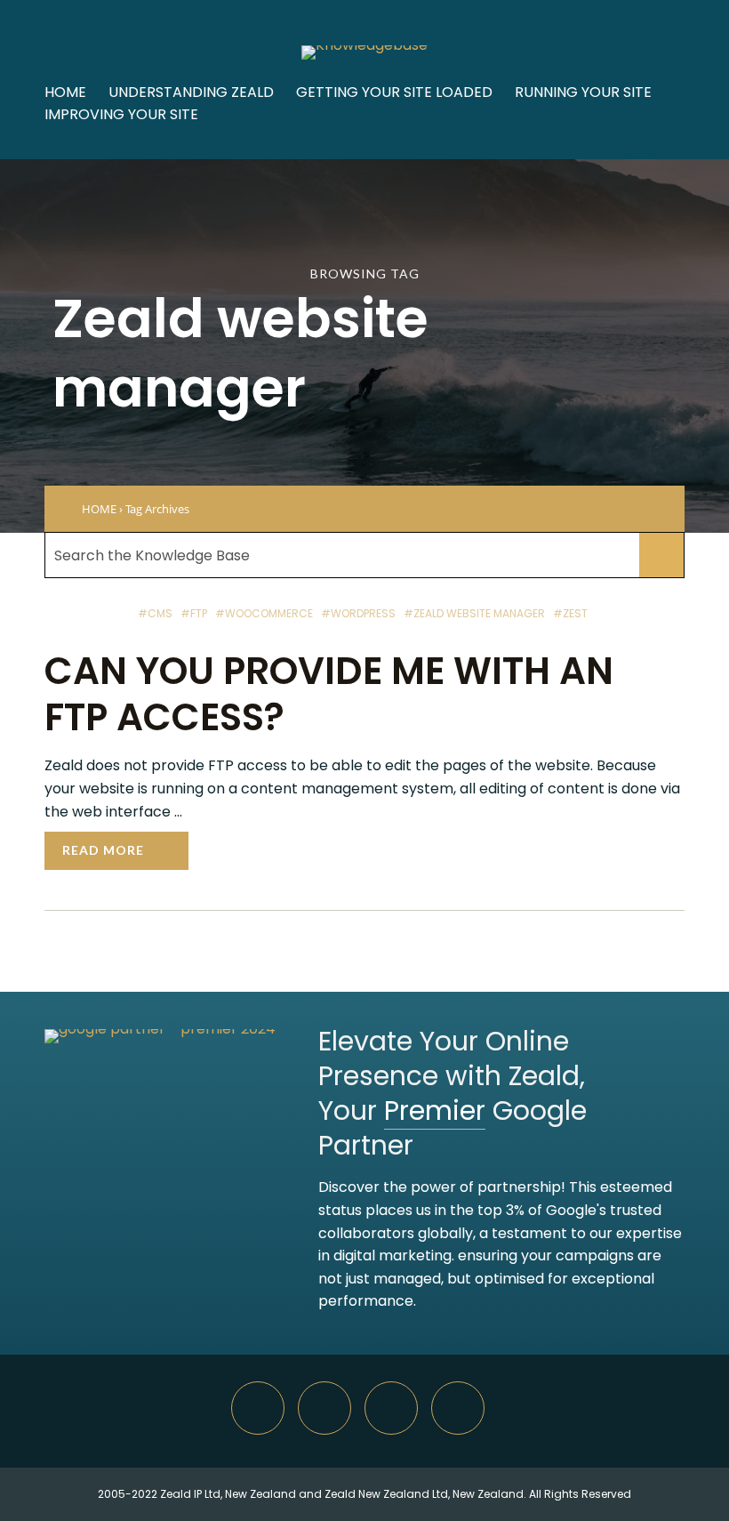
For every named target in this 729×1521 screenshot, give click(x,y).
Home (65, 92)
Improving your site (121, 114)
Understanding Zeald (191, 92)
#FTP (193, 613)
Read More (103, 849)
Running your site (583, 92)
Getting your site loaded (394, 92)
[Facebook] (458, 1408)
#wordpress (358, 613)
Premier (434, 1110)
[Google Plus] (324, 1408)
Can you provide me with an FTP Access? (328, 694)
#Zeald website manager (474, 613)
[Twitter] (391, 1408)
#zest (570, 613)
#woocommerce (264, 613)
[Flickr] (258, 1408)
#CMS (155, 613)
